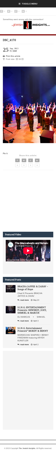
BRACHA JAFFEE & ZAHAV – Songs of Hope (33, 288)
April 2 (35, 344)
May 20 (36, 300)
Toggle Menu (29, 4)
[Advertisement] (28, 201)
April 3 (35, 321)
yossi (15, 51)
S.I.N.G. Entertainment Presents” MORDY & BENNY (33, 329)
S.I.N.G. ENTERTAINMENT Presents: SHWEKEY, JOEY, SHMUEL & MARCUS (32, 310)
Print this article (13, 56)
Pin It (5, 153)
